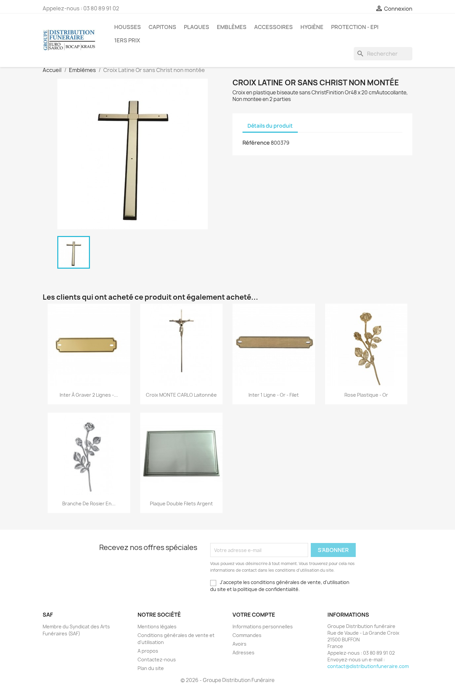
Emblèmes (231, 27)
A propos (148, 651)
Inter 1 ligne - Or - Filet (273, 395)
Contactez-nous (157, 659)
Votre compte (253, 614)
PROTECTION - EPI (354, 27)
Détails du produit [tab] (270, 125)
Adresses (243, 652)
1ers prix (127, 40)
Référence (256, 142)
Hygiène (311, 27)
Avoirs (239, 644)
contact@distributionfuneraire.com (368, 666)
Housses (127, 27)
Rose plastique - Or (366, 395)
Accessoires (273, 27)
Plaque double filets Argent (181, 503)
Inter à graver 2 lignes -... (89, 395)
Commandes (246, 635)
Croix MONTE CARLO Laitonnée (181, 395)
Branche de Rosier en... (89, 503)
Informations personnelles (262, 626)
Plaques (196, 27)
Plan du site (151, 668)
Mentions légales (157, 626)
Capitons (162, 27)
